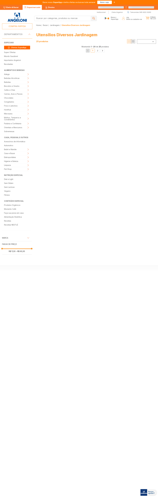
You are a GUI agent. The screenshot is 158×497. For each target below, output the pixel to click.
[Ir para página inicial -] (17, 17)
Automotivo (8, 145)
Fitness (7, 195)
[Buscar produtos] (94, 18)
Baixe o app (104, 2)
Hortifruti (7, 110)
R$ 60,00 (20, 251)
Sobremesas (9, 131)
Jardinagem (54, 25)
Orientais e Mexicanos (13, 127)
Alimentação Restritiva (13, 217)
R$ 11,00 (12, 251)
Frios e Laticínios (11, 106)
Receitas (7, 221)
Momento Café (10, 209)
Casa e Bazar (9, 153)
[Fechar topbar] (114, 2)
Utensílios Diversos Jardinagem (76, 25)
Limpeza (7, 165)
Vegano (7, 191)
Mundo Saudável (11, 56)
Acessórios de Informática (14, 141)
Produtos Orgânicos (12, 205)
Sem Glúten (8, 183)
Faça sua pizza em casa (14, 213)
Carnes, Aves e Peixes (13, 94)
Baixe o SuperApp (114, 18)
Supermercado (33, 7)
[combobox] (65, 18)
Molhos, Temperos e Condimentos (12, 119)
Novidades (8, 64)
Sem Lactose (9, 187)
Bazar (45, 25)
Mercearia (8, 114)
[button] (150, 18)
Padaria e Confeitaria (12, 123)
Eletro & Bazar (12, 7)
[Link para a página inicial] (38, 25)
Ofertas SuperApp (18, 47)
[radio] (129, 41)
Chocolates (8, 98)
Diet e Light (8, 179)
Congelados (9, 102)
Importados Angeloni (12, 60)
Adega (7, 74)
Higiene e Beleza (11, 161)
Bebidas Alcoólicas (12, 78)
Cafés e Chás (9, 90)
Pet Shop (8, 169)
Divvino (51, 7)
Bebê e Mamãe (10, 149)
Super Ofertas (10, 52)
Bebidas (7, 82)
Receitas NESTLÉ (11, 225)
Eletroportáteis (10, 157)
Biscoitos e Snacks (11, 86)
